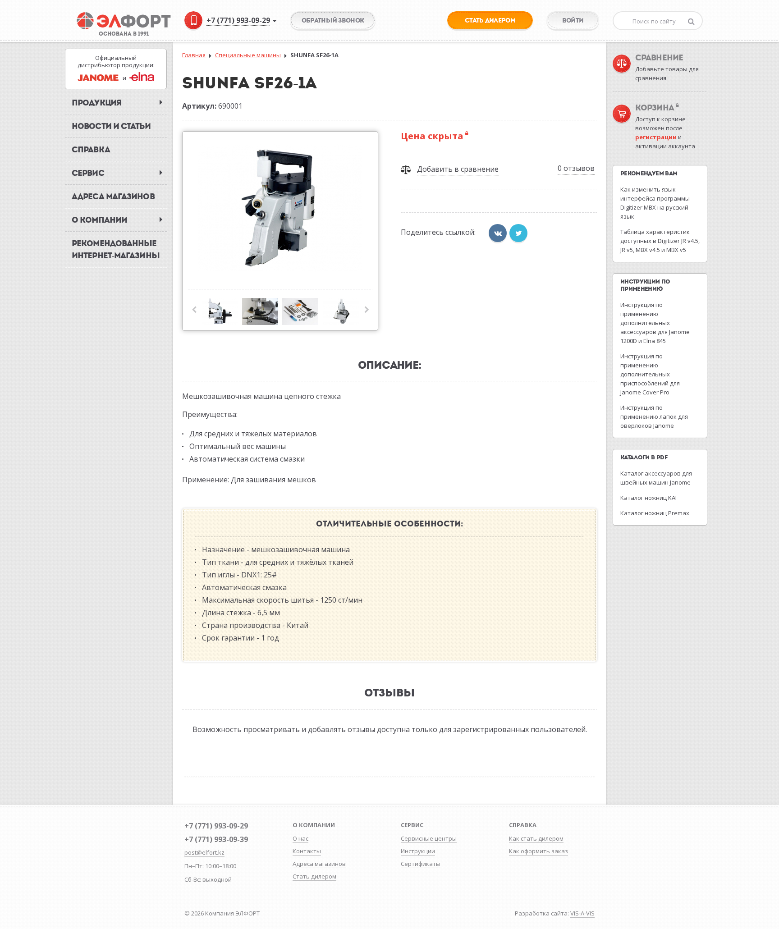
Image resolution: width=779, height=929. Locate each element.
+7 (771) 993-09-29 (216, 826)
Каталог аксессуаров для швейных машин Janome (656, 477)
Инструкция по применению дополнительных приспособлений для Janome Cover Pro (650, 374)
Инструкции (418, 851)
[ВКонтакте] (498, 233)
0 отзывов (576, 168)
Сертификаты (420, 864)
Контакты (307, 851)
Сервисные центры (429, 838)
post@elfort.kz (204, 852)
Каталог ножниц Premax (654, 513)
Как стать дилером (536, 838)
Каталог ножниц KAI (648, 498)
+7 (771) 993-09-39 (216, 839)
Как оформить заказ (538, 851)
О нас (300, 838)
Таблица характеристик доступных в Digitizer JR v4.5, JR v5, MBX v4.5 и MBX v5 (660, 241)
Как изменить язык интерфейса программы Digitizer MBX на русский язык (655, 202)
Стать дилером (314, 876)
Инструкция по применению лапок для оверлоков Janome (654, 416)
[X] (518, 233)
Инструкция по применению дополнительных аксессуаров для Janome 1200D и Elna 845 (655, 323)
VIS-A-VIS (582, 913)
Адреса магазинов (319, 864)
